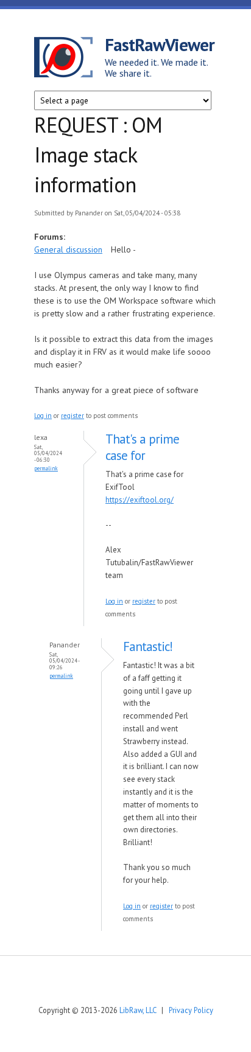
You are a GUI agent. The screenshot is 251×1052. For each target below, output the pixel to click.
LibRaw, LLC (137, 1010)
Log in (43, 415)
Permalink (46, 468)
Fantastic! (147, 646)
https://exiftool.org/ (139, 500)
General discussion (68, 249)
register (72, 415)
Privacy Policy (191, 1010)
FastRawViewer (159, 44)
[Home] (69, 59)
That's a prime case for (142, 447)
